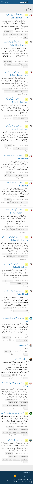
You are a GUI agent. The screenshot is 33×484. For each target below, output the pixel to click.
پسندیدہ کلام (11, 37)
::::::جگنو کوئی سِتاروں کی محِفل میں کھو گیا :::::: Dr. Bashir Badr (16, 101)
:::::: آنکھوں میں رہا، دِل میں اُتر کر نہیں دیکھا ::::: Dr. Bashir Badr (15, 266)
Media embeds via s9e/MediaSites (22, 482)
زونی (27, 453)
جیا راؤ (27, 426)
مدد (17, 476)
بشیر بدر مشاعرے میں (23, 345)
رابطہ (31, 476)
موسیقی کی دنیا (11, 378)
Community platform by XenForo (17, 480)
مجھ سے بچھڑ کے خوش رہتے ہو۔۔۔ (20, 359)
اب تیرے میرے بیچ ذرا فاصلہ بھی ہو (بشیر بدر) (15, 440)
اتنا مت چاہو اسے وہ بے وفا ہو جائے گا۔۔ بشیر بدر (14, 413)
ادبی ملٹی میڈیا (11, 354)
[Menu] (30, 2)
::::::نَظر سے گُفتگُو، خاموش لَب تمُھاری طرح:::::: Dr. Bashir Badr (16, 44)
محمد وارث (26, 351)
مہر (29, 472)
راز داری (21, 476)
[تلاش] (2, 2)
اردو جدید (24, 472)
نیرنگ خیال (26, 337)
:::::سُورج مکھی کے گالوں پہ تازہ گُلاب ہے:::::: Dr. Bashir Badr (16, 211)
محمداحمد (27, 400)
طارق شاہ (26, 31)
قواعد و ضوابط (26, 476)
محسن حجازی (26, 375)
